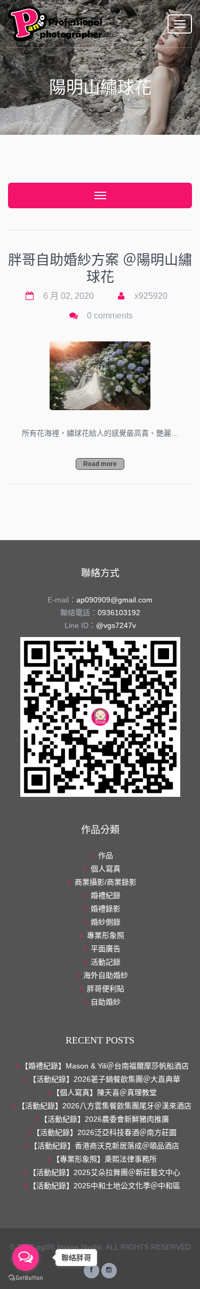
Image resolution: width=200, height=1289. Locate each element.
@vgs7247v (116, 625)
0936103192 (119, 612)
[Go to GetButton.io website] (26, 1278)
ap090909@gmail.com (114, 599)
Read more (100, 464)
